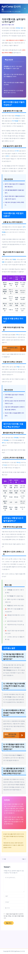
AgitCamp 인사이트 (11, 8)
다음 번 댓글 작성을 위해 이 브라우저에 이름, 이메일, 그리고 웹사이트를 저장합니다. (14, 916)
